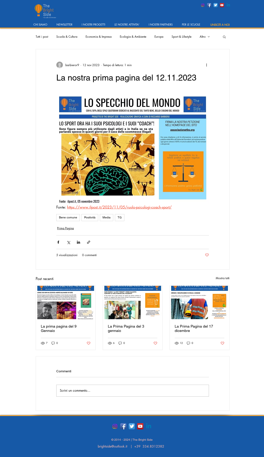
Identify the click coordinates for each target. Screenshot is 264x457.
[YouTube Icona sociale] (222, 5)
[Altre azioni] (206, 64)
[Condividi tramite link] (89, 242)
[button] (41, 26)
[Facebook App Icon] (209, 5)
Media (107, 217)
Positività (89, 217)
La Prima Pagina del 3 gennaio (126, 328)
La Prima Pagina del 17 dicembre (194, 328)
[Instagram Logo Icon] (203, 5)
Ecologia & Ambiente (133, 37)
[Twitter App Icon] (215, 5)
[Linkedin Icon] (228, 5)
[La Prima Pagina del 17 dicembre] (199, 302)
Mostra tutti (223, 278)
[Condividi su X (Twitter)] (68, 242)
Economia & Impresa (99, 37)
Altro (203, 37)
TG (120, 217)
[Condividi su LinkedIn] (78, 242)
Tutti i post (42, 37)
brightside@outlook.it (112, 446)
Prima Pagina (65, 228)
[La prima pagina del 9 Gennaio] (65, 302)
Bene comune (68, 217)
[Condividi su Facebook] (58, 242)
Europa (158, 37)
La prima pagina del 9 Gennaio (59, 328)
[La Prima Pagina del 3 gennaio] (133, 302)
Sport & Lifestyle (181, 37)
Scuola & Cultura (66, 37)
